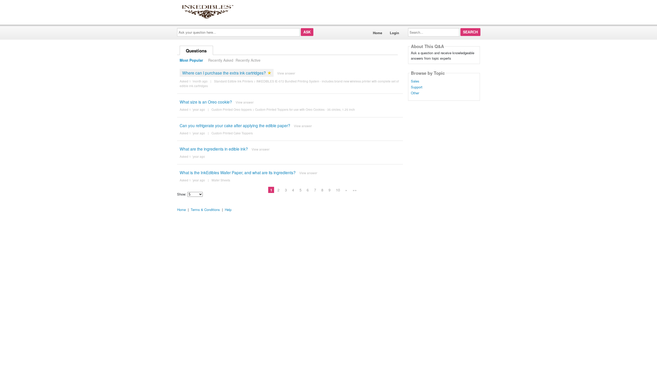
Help (228, 209)
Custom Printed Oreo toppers (231, 109)
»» (355, 189)
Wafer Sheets (220, 180)
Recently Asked (220, 60)
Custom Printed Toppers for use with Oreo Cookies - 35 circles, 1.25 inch (305, 109)
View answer (286, 73)
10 (338, 189)
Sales (415, 81)
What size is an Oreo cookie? (206, 102)
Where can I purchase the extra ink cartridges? (224, 73)
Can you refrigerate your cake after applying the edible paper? (235, 125)
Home (377, 32)
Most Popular (191, 60)
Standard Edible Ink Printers (233, 81)
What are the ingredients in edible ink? (214, 149)
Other (415, 93)
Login (394, 32)
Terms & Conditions (205, 209)
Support (416, 87)
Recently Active (248, 60)
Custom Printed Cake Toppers (232, 133)
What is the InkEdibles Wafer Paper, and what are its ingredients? (238, 172)
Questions (196, 51)
